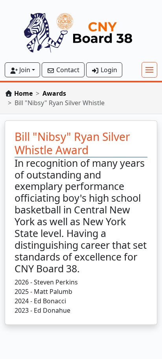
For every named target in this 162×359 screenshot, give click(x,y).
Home (23, 93)
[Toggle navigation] (149, 70)
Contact (67, 70)
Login (108, 70)
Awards (54, 93)
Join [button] (24, 70)
